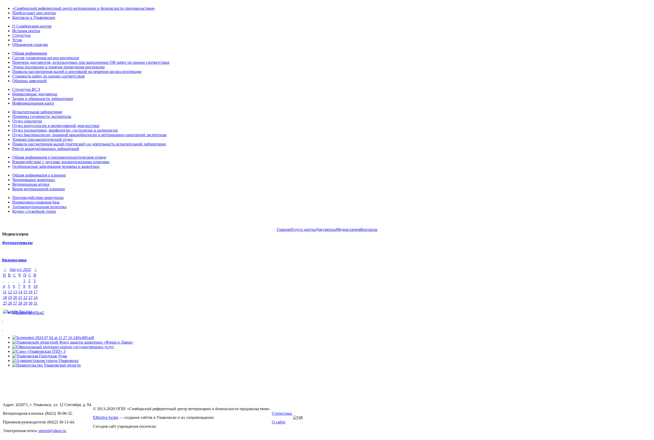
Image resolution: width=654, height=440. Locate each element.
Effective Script (105, 417)
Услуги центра (303, 229)
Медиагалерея (348, 229)
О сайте (278, 422)
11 (5, 292)
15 (25, 292)
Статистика (282, 413)
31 (35, 303)
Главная (283, 229)
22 (25, 297)
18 (5, 297)
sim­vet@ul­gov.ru (52, 431)
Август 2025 (20, 269)
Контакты (369, 229)
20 (15, 297)
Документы (326, 229)
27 (15, 303)
